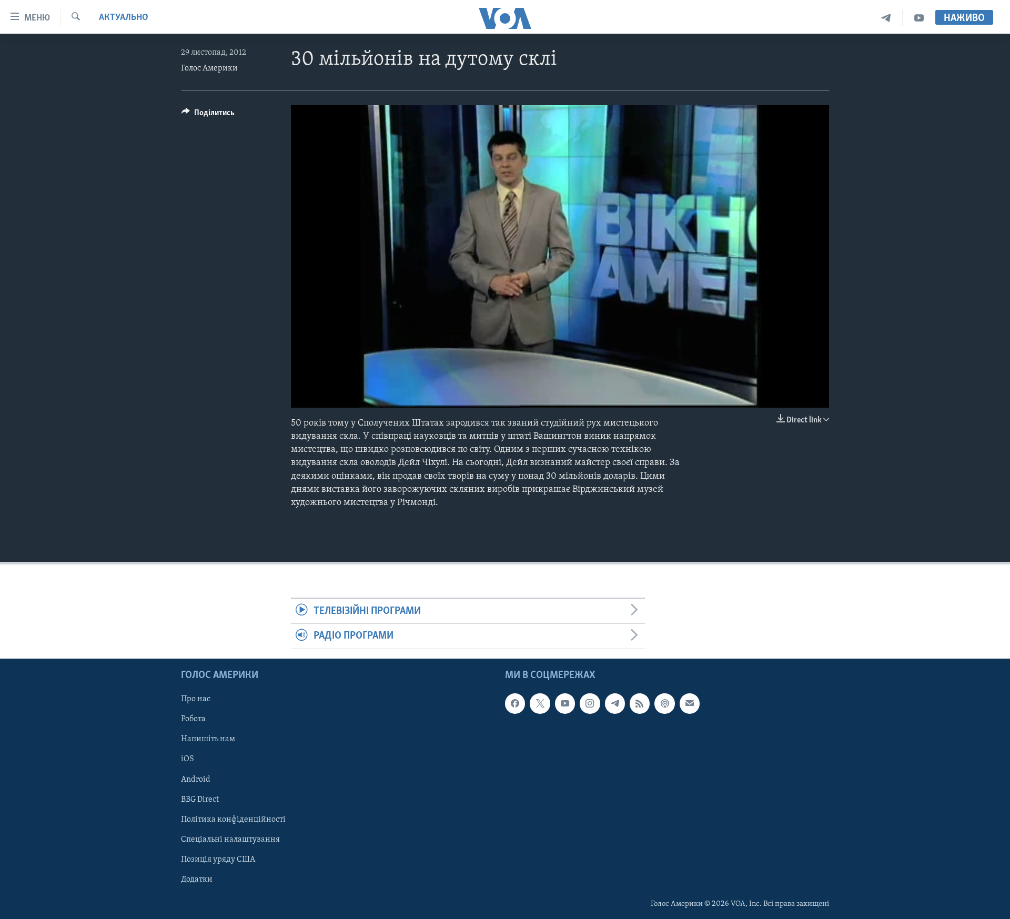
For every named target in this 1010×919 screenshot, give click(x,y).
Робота (193, 719)
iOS (187, 759)
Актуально (123, 18)
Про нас (195, 699)
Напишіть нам (208, 739)
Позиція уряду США (218, 859)
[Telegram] (886, 18)
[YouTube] (919, 18)
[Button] (208, 115)
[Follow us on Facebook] (515, 703)
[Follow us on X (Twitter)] (540, 703)
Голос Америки (209, 68)
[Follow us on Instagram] (590, 703)
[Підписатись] (690, 703)
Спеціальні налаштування (230, 839)
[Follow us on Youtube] (565, 703)
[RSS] (640, 703)
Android (195, 779)
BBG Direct (200, 799)
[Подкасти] (664, 703)
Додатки (197, 879)
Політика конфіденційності (233, 819)
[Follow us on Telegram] (615, 703)
